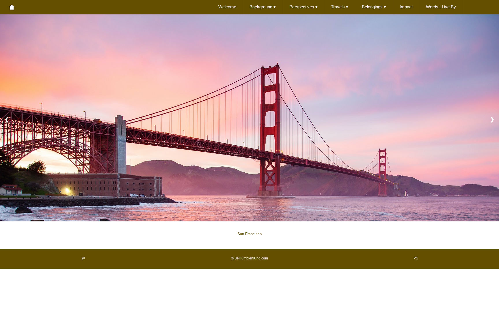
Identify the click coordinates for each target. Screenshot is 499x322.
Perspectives (303, 6)
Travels (339, 6)
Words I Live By (441, 6)
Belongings (374, 6)
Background (263, 6)
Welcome (227, 6)
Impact (406, 6)
